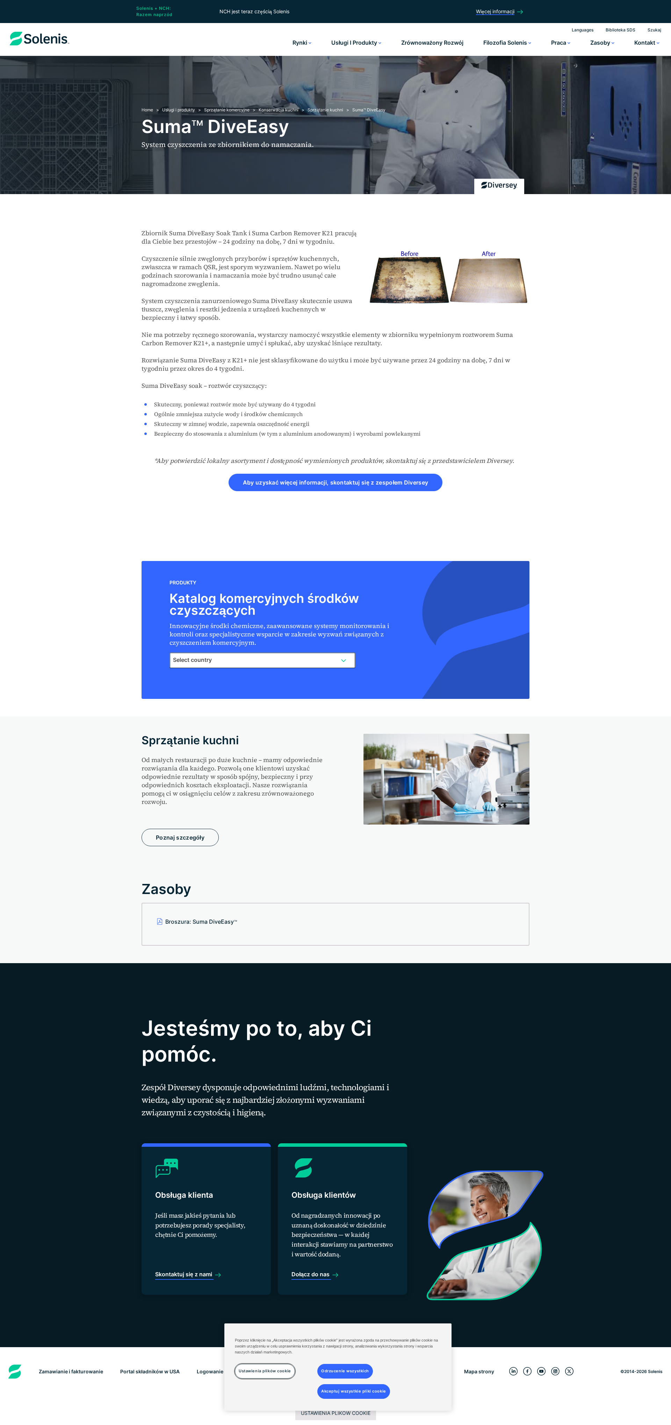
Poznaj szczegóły (180, 837)
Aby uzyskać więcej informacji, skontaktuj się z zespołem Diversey (335, 482)
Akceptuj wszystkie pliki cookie (353, 1391)
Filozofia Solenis (505, 42)
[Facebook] (527, 1371)
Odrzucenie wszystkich (345, 1370)
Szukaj (654, 29)
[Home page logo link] (39, 45)
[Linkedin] (513, 1371)
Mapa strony (479, 1371)
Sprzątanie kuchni (325, 109)
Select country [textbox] (192, 659)
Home (147, 109)
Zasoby (601, 42)
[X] (569, 1371)
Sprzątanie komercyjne (227, 109)
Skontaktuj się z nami (184, 1274)
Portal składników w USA (150, 1371)
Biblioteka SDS (620, 29)
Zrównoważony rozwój (432, 42)
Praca (559, 42)
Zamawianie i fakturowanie (71, 1371)
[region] (338, 1367)
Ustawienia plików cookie (335, 1413)
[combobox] (262, 660)
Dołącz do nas (311, 1274)
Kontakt (645, 42)
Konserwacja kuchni (278, 109)
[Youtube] (541, 1371)
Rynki (301, 42)
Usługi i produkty (354, 42)
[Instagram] (555, 1371)
